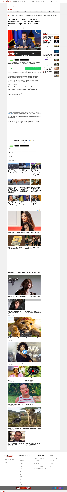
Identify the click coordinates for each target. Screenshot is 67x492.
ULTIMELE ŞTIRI (17, 6)
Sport (40, 6)
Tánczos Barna (11, 152)
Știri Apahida (56, 11)
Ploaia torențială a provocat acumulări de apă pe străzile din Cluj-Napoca (47, 65)
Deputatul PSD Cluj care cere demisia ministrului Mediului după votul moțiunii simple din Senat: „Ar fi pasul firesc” (36, 189)
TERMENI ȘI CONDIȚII (39, 466)
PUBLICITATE (37, 460)
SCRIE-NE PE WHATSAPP (39, 458)
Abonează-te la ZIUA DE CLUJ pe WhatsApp (33, 68)
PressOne (10, 113)
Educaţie (21, 474)
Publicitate (38, 1)
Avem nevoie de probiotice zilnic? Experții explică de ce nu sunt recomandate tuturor (48, 68)
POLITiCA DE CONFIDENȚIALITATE (41, 468)
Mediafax (52, 465)
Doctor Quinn (52, 461)
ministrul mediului (24, 150)
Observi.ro (52, 463)
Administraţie (24, 6)
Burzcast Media (37, 490)
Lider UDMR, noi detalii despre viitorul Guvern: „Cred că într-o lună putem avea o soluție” (24, 172)
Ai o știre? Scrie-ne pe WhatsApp (14, 11)
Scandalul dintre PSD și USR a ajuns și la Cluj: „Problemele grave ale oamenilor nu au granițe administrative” (12, 204)
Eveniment (45, 6)
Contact (42, 1)
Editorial (21, 482)
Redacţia (32, 1)
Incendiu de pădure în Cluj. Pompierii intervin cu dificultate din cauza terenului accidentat (48, 37)
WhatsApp (48, 1)
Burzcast (32, 490)
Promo (21, 484)
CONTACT (37, 465)
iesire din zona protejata (17, 150)
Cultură (21, 476)
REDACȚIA (37, 463)
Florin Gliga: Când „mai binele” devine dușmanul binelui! (36, 203)
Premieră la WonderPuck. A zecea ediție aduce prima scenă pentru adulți (48, 76)
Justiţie (21, 471)
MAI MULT (10, 9)
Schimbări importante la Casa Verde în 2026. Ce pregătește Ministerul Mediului (12, 172)
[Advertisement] (24, 103)
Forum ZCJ (21, 473)
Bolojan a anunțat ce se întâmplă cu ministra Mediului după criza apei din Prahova (24, 204)
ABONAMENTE (38, 461)
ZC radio (29, 11)
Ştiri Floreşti (49, 11)
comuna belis (10, 150)
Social (21, 465)
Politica (21, 461)
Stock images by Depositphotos (55, 458)
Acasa (10, 15)
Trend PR (52, 460)
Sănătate (51, 6)
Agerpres (52, 466)
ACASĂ (10, 6)
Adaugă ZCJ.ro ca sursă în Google (18, 68)
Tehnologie (22, 458)
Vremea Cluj (43, 11)
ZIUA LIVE (24, 11)
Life (20, 479)
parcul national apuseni (32, 150)
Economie (36, 6)
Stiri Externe (22, 481)
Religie (21, 477)
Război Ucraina (36, 11)
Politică (30, 6)
